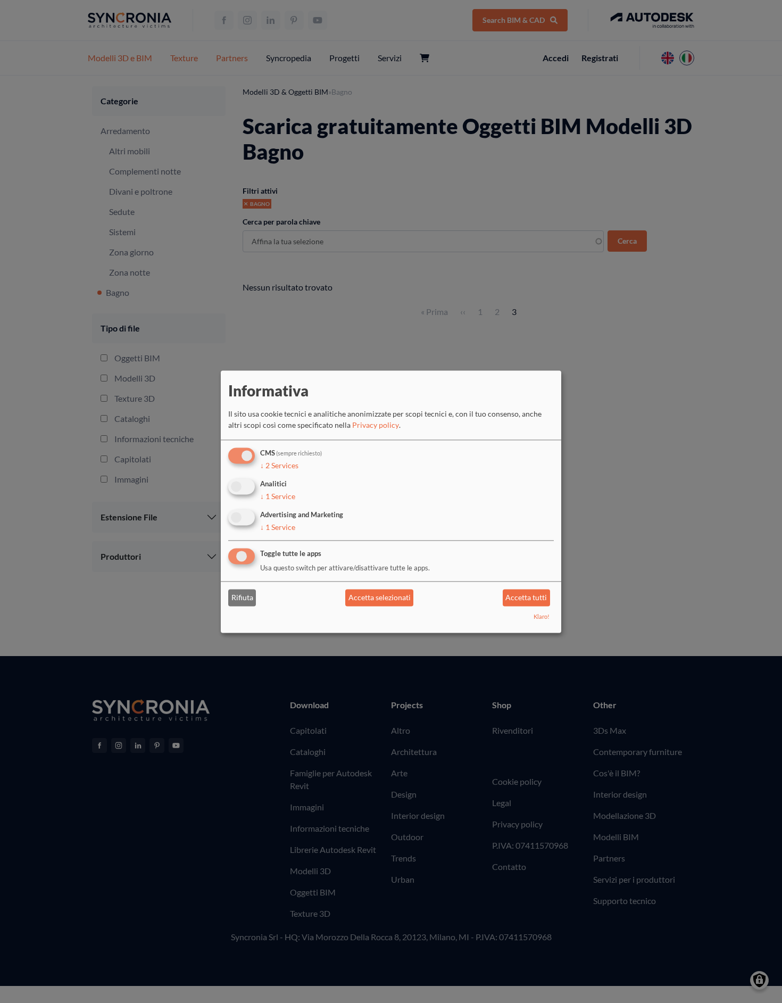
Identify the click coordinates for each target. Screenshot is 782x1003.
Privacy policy (375, 425)
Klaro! (542, 616)
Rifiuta (242, 597)
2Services (279, 465)
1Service (277, 496)
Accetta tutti (526, 597)
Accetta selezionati (379, 597)
